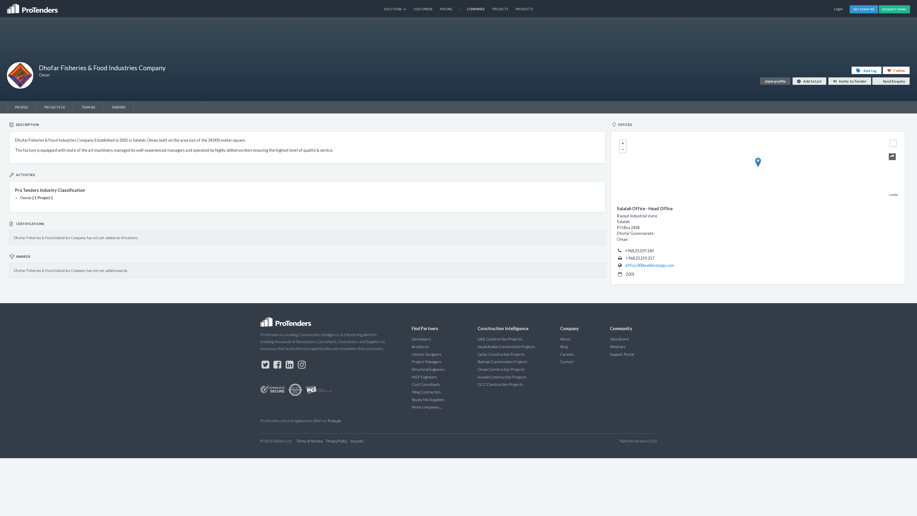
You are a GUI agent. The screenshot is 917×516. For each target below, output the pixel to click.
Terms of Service (309, 441)
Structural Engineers (428, 369)
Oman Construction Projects (501, 369)
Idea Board (619, 339)
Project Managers (426, 362)
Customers (423, 9)
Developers (421, 339)
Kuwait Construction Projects (502, 377)
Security (356, 441)
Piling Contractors (426, 392)
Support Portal (622, 354)
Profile (21, 107)
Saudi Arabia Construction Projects (506, 346)
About (565, 339)
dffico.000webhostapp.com (649, 265)
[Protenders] (33, 6)
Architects (420, 346)
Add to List (812, 81)
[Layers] (893, 143)
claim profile (775, 81)
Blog (563, 346)
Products (524, 9)
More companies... (427, 407)
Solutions (393, 9)
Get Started (863, 9)
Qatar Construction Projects (501, 354)
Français (334, 421)
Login (838, 9)
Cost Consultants (426, 384)
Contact (567, 362)
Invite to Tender (852, 81)
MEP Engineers (424, 377)
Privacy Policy (336, 441)
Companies (476, 9)
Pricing (446, 9)
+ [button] (623, 143)
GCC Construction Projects (500, 384)
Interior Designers (427, 354)
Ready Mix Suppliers (428, 400)
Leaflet (893, 195)
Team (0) (88, 107)
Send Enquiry (893, 81)
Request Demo (894, 9)
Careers (567, 354)
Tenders (118, 107)
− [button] (623, 149)
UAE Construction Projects (500, 339)
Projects (500, 9)
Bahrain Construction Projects (502, 362)
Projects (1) (54, 107)
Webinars (618, 346)
